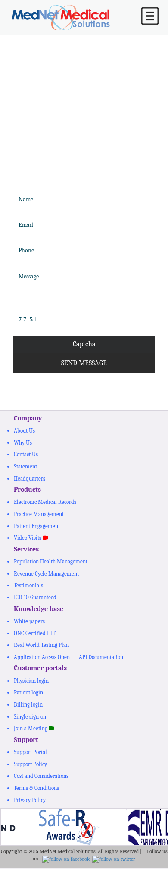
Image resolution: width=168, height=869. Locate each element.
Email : (37, 149)
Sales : (35, 128)
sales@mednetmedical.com (82, 149)
